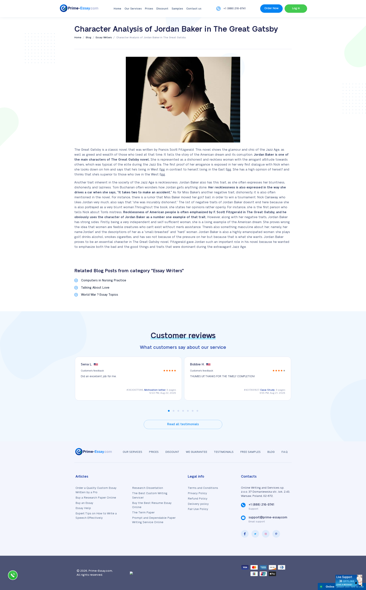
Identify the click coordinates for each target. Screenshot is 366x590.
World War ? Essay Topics (99, 294)
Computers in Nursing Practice (103, 280)
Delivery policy (198, 504)
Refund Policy (197, 498)
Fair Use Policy (198, 509)
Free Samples (250, 452)
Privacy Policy (197, 493)
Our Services (133, 8)
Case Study (267, 390)
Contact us (193, 8)
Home (117, 8)
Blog (271, 452)
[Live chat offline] (349, 580)
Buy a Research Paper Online (95, 497)
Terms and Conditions (203, 488)
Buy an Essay (84, 503)
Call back (12, 576)
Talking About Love (95, 287)
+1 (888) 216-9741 (234, 8)
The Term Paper (143, 512)
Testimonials (224, 452)
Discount (162, 8)
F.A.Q (284, 452)
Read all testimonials (183, 424)
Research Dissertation (147, 488)
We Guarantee (196, 452)
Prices (149, 8)
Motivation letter (154, 390)
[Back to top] (354, 550)
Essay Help (83, 508)
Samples (177, 8)
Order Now (271, 8)
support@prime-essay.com (268, 517)
